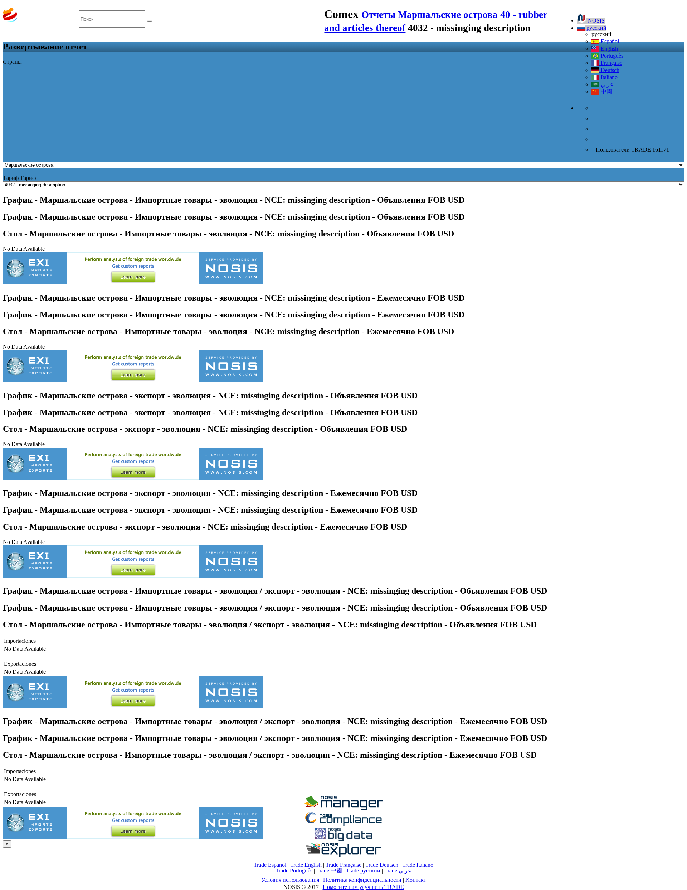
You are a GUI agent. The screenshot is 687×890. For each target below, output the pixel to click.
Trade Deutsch (381, 865)
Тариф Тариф (19, 178)
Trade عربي (397, 870)
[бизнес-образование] (343, 808)
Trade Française (343, 865)
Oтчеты (378, 14)
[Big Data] (343, 840)
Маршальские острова (448, 14)
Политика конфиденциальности (363, 880)
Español (609, 41)
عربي (606, 84)
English (608, 49)
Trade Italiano (417, 865)
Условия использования (290, 880)
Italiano (608, 77)
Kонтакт (415, 880)
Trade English (306, 865)
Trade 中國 (329, 870)
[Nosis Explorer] (343, 855)
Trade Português (294, 870)
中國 (605, 91)
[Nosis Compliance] (343, 824)
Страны (12, 62)
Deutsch (609, 70)
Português (611, 56)
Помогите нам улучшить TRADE (363, 887)
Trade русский (363, 870)
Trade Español (270, 865)
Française (610, 63)
